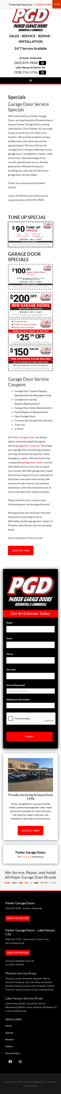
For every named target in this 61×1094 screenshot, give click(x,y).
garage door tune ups (28, 445)
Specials (9, 1032)
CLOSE (57, 4)
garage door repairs (33, 462)
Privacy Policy (12, 1053)
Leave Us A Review (17, 918)
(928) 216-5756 (26, 72)
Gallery (9, 1046)
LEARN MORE (43, 4)
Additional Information (18, 699)
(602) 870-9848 (26, 63)
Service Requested (15, 685)
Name (10, 622)
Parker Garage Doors (30, 19)
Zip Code (12, 669)
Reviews (9, 1039)
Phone (10, 654)
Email (10, 638)
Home (8, 1025)
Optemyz (51, 1081)
